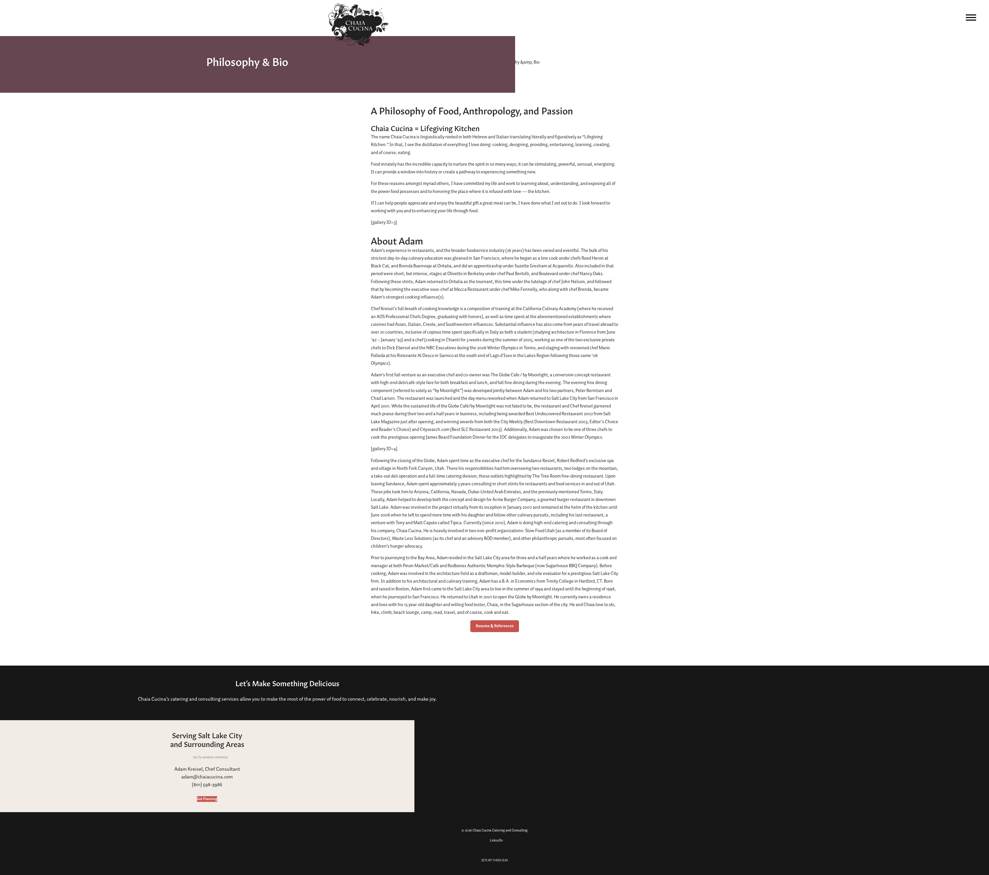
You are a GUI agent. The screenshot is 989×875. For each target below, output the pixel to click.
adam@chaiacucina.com (207, 777)
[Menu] (971, 17)
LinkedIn (496, 840)
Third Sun (500, 860)
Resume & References (495, 626)
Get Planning (207, 799)
